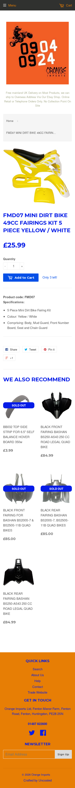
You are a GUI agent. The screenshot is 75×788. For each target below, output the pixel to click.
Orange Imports (40, 774)
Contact (37, 686)
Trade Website (37, 692)
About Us (37, 675)
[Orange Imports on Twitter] (32, 734)
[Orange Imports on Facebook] (43, 734)
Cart (68, 5)
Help (37, 680)
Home (9, 121)
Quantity (9, 259)
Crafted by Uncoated (38, 780)
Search (37, 669)
